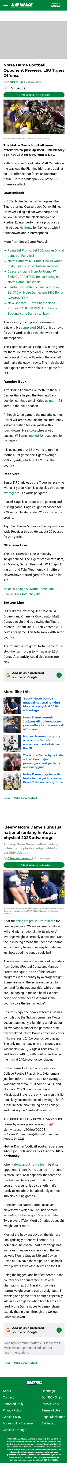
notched (33, 435)
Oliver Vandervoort (19, 858)
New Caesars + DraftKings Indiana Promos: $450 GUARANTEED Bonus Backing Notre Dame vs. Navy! (32, 308)
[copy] (24, 88)
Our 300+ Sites (52, 1397)
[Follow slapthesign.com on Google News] (59, 675)
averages (9, 493)
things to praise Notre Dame (35, 921)
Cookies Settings (14, 1430)
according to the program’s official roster (31, 1215)
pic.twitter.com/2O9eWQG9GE (24, 1129)
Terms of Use (51, 1410)
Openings (48, 1391)
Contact (8, 1397)
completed (28, 327)
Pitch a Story (50, 1404)
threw (28, 227)
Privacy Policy (12, 1410)
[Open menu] (5, 5)
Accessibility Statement (19, 1423)
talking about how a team (29, 1164)
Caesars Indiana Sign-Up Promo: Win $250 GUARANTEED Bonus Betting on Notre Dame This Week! (34, 277)
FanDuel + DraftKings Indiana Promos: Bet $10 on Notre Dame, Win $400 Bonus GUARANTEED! (36, 292)
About (7, 1391)
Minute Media (20, 1439)
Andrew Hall (15, 81)
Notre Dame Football (25, 798)
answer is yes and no (24, 961)
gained (49, 400)
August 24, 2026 (13, 1138)
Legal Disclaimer (53, 1417)
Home (6, 798)
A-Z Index (48, 1423)
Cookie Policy (12, 1417)
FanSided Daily (13, 1404)
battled (38, 201)
